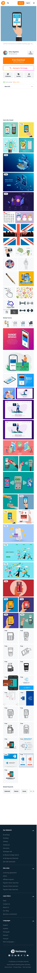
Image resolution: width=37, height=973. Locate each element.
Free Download (18, 61)
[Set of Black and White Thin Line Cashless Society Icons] (9, 248)
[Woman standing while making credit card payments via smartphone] (18, 551)
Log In (28, 3)
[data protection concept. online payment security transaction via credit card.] (18, 213)
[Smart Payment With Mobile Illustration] (10, 362)
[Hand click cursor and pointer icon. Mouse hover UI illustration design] (25, 361)
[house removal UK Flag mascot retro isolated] (10, 318)
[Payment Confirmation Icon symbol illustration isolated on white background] (14, 431)
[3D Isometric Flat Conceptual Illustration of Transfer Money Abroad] (18, 569)
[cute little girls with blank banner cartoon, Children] (12, 260)
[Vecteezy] (3, 3)
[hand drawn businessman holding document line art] (11, 332)
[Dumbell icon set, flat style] (10, 406)
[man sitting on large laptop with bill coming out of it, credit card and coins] (18, 193)
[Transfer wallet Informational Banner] (18, 232)
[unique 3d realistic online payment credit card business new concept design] (18, 686)
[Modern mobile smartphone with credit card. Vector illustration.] (18, 446)
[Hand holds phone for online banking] (10, 757)
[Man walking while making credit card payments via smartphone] (12, 515)
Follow (30, 54)
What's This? (16, 82)
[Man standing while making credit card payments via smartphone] (18, 531)
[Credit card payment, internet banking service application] (18, 469)
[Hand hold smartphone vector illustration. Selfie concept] (8, 294)
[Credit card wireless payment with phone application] (18, 741)
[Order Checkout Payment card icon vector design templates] (25, 805)
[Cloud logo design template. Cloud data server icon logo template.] (10, 390)
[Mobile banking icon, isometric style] (9, 487)
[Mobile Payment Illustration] (10, 160)
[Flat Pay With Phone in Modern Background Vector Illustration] (10, 129)
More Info (7, 86)
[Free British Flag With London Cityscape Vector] (18, 277)
